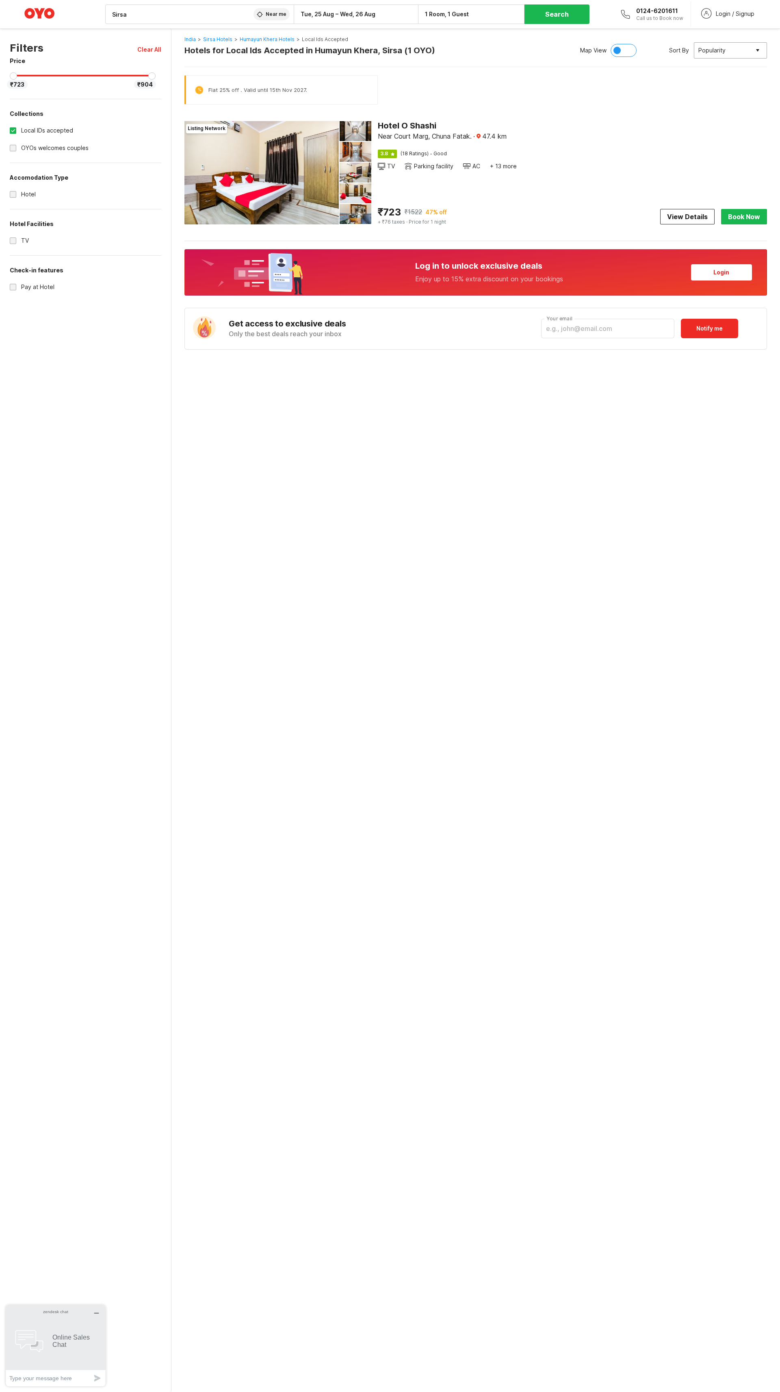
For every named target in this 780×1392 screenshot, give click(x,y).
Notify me (709, 328)
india (190, 39)
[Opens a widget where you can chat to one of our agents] (55, 1345)
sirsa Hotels (217, 39)
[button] (149, 49)
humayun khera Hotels (267, 39)
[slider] (13, 76)
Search (557, 14)
